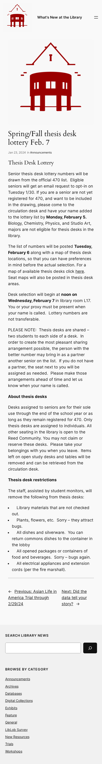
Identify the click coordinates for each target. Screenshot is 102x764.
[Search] (90, 648)
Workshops (13, 751)
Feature (11, 715)
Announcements (41, 152)
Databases (13, 693)
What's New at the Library (59, 17)
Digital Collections (19, 701)
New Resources (17, 737)
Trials (9, 744)
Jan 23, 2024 (17, 152)
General (11, 722)
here (79, 271)
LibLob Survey (16, 730)
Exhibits (11, 708)
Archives (12, 686)
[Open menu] (96, 17)
